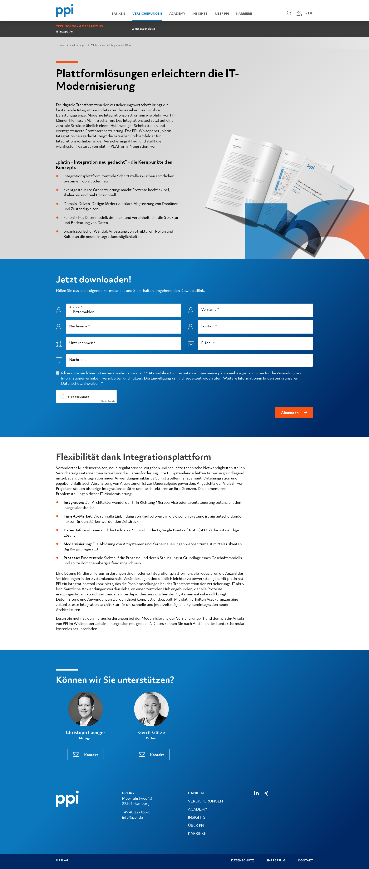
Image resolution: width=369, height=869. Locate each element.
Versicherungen (147, 13)
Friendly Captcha (108, 401)
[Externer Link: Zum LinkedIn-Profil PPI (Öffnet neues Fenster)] (256, 793)
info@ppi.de (132, 817)
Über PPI (222, 13)
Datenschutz (242, 860)
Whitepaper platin (143, 28)
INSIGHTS (196, 817)
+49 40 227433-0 (136, 812)
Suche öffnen (288, 16)
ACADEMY (197, 809)
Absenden (290, 412)
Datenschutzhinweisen (80, 383)
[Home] (64, 10)
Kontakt (91, 754)
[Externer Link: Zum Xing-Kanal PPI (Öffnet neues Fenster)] (266, 793)
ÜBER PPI (196, 825)
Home (62, 45)
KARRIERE (197, 833)
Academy (177, 13)
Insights (200, 13)
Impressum (276, 860)
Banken (118, 13)
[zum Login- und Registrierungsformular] (299, 13)
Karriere (244, 13)
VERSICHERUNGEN (205, 801)
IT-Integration (64, 31)
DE (310, 13)
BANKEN (196, 793)
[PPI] (67, 798)
